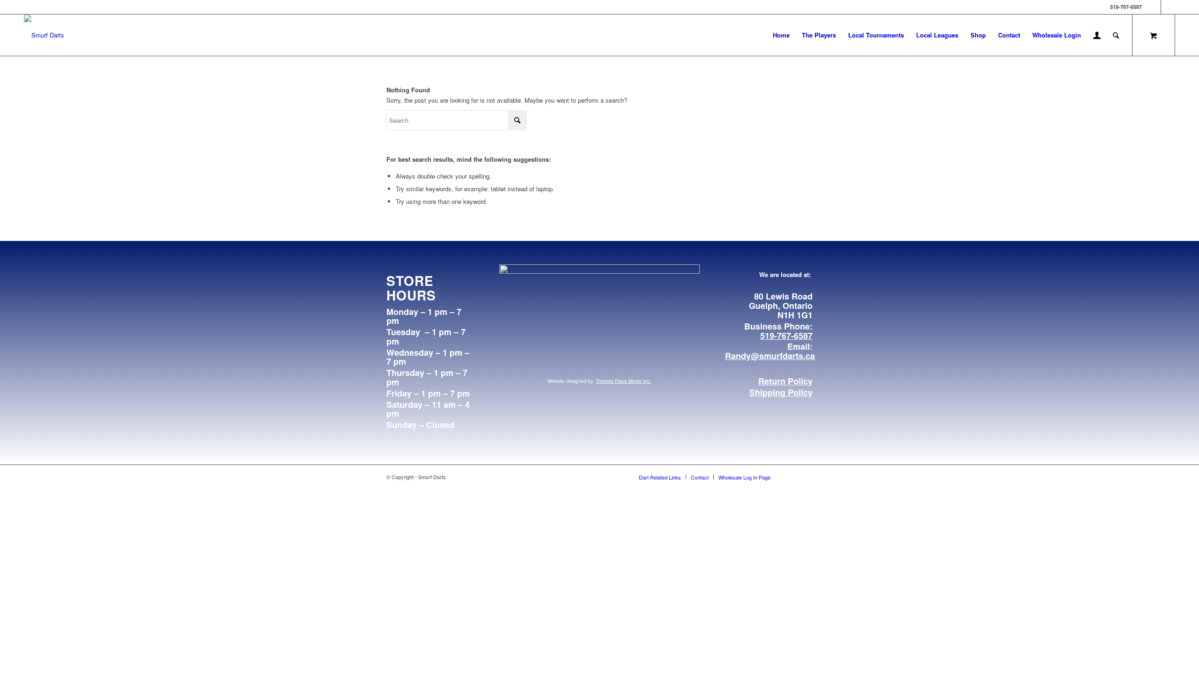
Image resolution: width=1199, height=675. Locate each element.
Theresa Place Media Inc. (623, 381)
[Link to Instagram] (1168, 7)
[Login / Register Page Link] (1097, 36)
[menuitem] (781, 35)
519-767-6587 (786, 336)
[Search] (1116, 35)
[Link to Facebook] (1154, 7)
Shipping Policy (781, 392)
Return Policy (785, 381)
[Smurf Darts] (44, 35)
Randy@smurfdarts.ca (770, 356)
